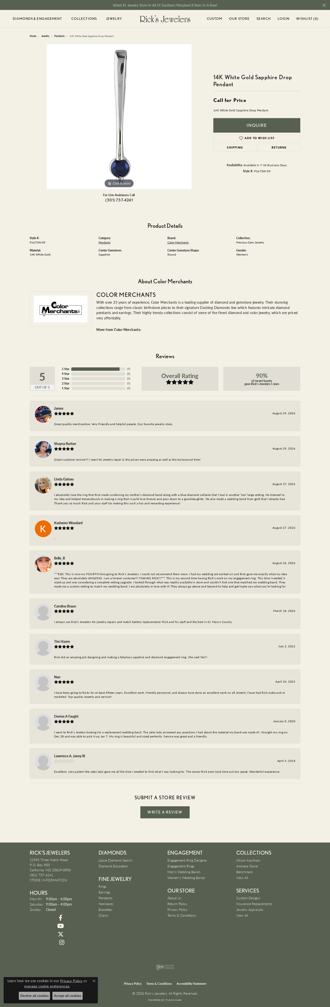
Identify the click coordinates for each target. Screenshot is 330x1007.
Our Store (239, 19)
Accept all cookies (67, 996)
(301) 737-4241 (119, 200)
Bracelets (105, 909)
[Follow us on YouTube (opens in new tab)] (60, 926)
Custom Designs (248, 897)
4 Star (65, 374)
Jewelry (114, 19)
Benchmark (244, 871)
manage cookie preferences (46, 986)
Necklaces (106, 903)
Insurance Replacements (254, 903)
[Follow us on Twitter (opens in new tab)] (60, 934)
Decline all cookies (34, 996)
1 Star (65, 388)
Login (283, 19)
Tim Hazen (62, 641)
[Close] (324, 5)
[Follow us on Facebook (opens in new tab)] (60, 918)
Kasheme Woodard (68, 522)
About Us (174, 897)
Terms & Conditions (181, 915)
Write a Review (164, 812)
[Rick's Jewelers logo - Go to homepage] (165, 18)
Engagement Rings (180, 866)
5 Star (65, 369)
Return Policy (177, 903)
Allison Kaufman (248, 860)
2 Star (65, 383)
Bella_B (59, 558)
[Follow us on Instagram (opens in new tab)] (62, 942)
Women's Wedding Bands (186, 877)
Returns (279, 147)
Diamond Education (113, 866)
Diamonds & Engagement (37, 19)
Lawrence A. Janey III (69, 755)
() (128, 369)
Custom (214, 19)
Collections (84, 19)
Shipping (235, 147)
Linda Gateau (64, 479)
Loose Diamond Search (115, 860)
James (58, 408)
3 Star (65, 379)
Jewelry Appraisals (249, 909)
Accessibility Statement (191, 984)
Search (264, 19)
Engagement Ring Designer (187, 860)
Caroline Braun (65, 606)
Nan (57, 676)
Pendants (104, 242)
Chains (103, 915)
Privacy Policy (177, 909)
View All (242, 877)
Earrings (104, 892)
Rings (103, 886)
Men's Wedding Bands (184, 871)
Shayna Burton (65, 443)
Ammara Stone (247, 866)
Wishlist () (307, 19)
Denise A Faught (66, 716)
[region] (119, 116)
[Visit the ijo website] (165, 967)
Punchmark (174, 1000)
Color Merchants (178, 242)
